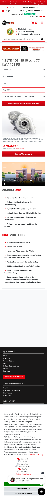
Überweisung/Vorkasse (11, 390)
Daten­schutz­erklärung (35, 454)
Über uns (6, 358)
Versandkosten (20, 148)
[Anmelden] (33, 17)
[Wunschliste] (29, 17)
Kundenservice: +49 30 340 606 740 (24, 8)
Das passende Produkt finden (23, 103)
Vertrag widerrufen (14, 376)
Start (5, 355)
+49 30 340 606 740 (36, 11)
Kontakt (6, 368)
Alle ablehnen (23, 488)
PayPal (5, 388)
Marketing (24, 464)
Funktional (24, 471)
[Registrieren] (37, 17)
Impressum (7, 371)
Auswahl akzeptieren (23, 493)
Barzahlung (7, 395)
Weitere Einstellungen (23, 474)
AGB (5, 363)
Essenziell (24, 459)
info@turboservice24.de (15, 11)
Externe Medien (24, 466)
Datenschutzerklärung (11, 366)
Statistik (25, 461)
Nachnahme (7, 393)
